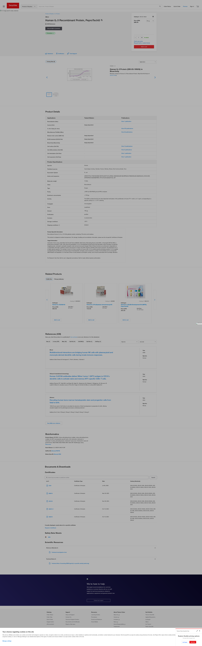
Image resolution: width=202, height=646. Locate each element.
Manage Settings (7, 641)
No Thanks (185, 642)
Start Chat (193, 642)
